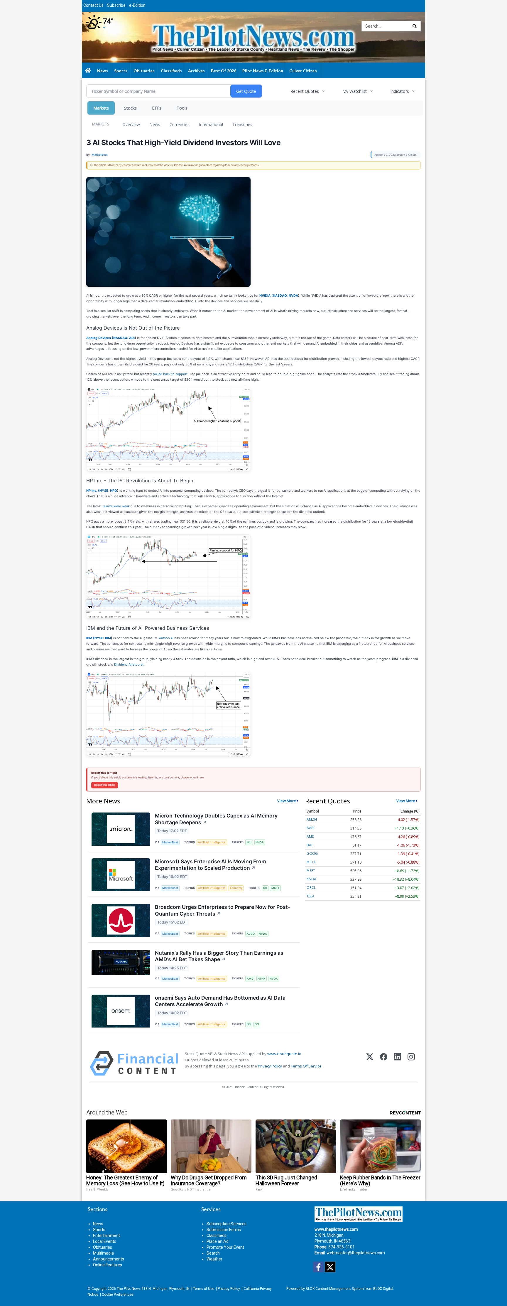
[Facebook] (384, 1063)
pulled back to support (170, 374)
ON (257, 1024)
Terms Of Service (306, 1066)
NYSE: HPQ (108, 491)
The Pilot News (129, 1289)
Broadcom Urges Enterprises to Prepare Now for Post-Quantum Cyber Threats (222, 910)
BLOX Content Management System (335, 1289)
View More (286, 800)
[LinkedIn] (397, 1063)
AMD (250, 978)
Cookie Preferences (117, 1294)
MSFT (275, 887)
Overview (131, 124)
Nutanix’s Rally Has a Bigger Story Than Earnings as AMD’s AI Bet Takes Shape (219, 956)
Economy (236, 887)
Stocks (130, 108)
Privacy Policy (270, 1066)
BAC (310, 844)
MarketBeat (170, 842)
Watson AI (166, 638)
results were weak (116, 506)
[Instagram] (411, 1063)
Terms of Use (203, 1289)
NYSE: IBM (102, 638)
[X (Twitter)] (370, 1063)
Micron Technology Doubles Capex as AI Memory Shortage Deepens (216, 819)
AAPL (311, 827)
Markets (101, 108)
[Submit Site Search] (414, 26)
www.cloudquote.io (284, 1053)
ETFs (156, 108)
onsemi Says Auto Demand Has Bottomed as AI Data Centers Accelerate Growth (220, 1001)
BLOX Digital (383, 1289)
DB (265, 887)
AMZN (312, 819)
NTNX (261, 978)
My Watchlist (354, 91)
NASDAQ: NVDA (285, 295)
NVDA (260, 842)
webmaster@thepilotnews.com (356, 1252)
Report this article (104, 784)
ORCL (311, 887)
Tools (182, 108)
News (154, 124)
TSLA (311, 896)
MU (249, 842)
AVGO (251, 933)
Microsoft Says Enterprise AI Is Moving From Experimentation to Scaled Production (210, 864)
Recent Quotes (304, 91)
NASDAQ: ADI (124, 338)
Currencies (180, 124)
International (211, 124)
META (311, 862)
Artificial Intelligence (212, 842)
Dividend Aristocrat (128, 664)
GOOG (312, 853)
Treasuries (242, 124)
